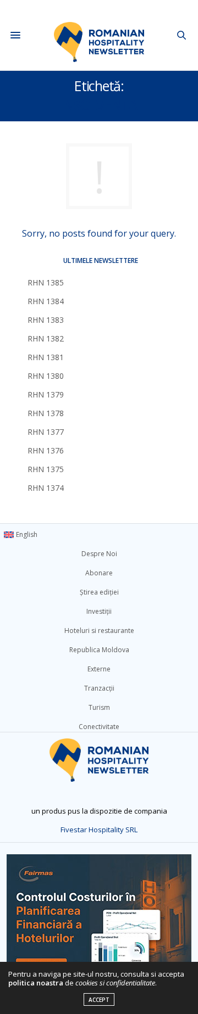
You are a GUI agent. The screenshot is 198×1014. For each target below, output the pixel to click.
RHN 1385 (46, 282)
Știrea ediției (99, 592)
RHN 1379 (46, 394)
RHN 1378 (46, 413)
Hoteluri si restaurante (99, 630)
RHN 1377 (46, 432)
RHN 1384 (46, 301)
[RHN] (99, 35)
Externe (99, 669)
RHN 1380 (46, 376)
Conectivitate (99, 726)
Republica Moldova (99, 649)
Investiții (99, 611)
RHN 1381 (46, 357)
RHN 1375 (46, 469)
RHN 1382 (46, 338)
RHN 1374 (46, 488)
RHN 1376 (46, 450)
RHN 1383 (46, 320)
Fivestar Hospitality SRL (99, 829)
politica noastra (35, 983)
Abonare (99, 573)
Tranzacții (99, 688)
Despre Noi (99, 553)
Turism (99, 707)
